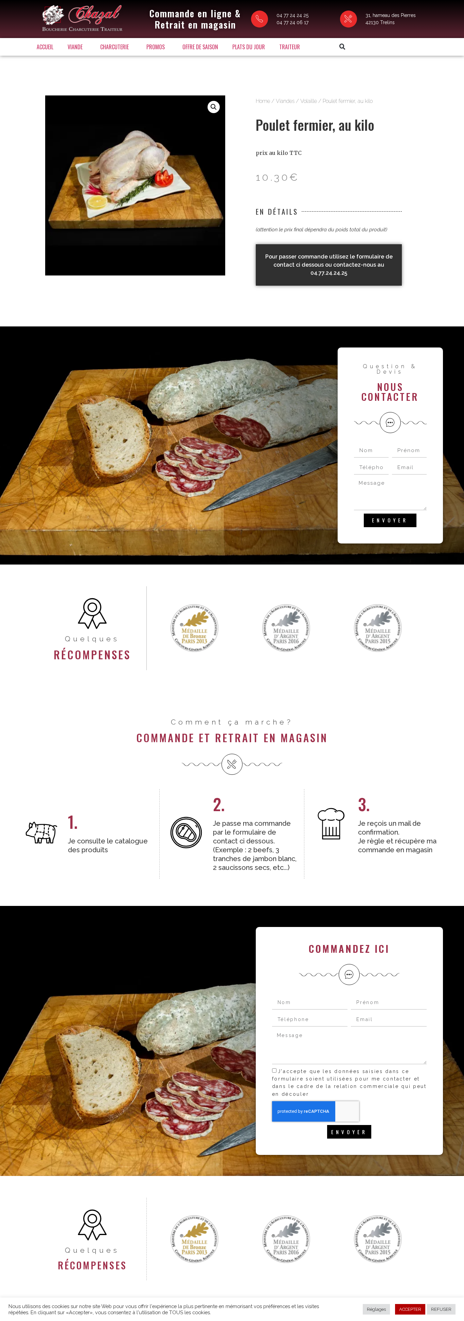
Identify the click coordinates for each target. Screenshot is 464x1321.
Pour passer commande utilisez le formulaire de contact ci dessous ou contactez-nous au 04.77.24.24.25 (329, 264)
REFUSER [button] (441, 1309)
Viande (75, 47)
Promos (155, 47)
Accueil (45, 47)
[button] (342, 46)
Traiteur (289, 47)
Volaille (308, 101)
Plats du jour (248, 47)
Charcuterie (114, 47)
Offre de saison (200, 47)
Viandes (285, 101)
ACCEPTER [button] (410, 1309)
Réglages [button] (376, 1309)
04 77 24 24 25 (292, 15)
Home (263, 101)
